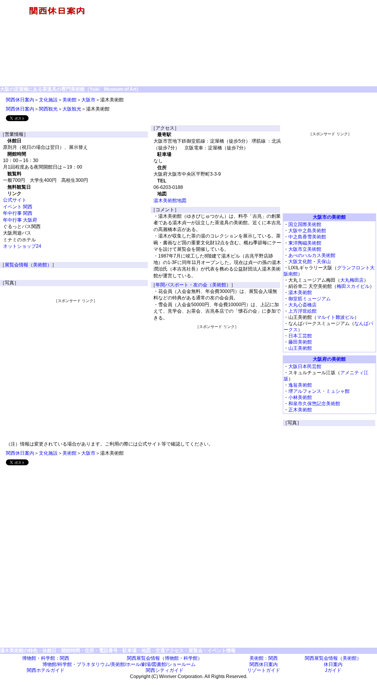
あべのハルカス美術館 (311, 255)
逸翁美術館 (300, 384)
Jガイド (333, 670)
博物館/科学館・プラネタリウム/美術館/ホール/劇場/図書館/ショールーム (119, 664)
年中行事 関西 (17, 213)
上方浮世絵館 (302, 311)
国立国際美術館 (304, 224)
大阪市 (88, 99)
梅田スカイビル (353, 286)
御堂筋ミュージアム (309, 298)
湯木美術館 (300, 292)
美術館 (69, 99)
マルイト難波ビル (335, 317)
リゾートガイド (263, 670)
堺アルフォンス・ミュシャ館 (319, 391)
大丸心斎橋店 (302, 304)
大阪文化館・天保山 (309, 261)
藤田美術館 (300, 341)
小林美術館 (300, 397)
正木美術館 (300, 409)
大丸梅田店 (352, 280)
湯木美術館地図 (169, 200)
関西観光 (48, 108)
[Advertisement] (245, 43)
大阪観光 (71, 108)
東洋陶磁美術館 (304, 242)
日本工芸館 (300, 335)
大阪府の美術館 (329, 359)
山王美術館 (300, 348)
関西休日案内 (20, 99)
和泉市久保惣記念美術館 (314, 403)
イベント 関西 (17, 206)
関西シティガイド (164, 670)
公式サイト (15, 199)
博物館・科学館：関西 (45, 658)
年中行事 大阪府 (20, 219)
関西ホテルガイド (46, 670)
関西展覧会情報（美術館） (333, 658)
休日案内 (333, 664)
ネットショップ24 (22, 246)
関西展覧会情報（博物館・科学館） (164, 658)
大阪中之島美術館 (307, 230)
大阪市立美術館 (304, 249)
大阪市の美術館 (329, 217)
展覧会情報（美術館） (28, 264)
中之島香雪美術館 (307, 236)
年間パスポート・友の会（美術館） (193, 284)
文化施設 (48, 99)
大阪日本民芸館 (304, 366)
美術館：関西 (263, 658)
